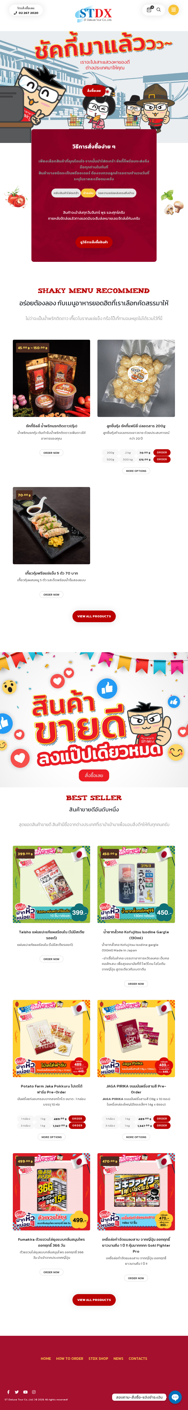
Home (46, 1358)
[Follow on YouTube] (25, 1392)
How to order (69, 1358)
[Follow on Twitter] (16, 1392)
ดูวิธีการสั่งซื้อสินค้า (94, 242)
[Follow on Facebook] (8, 1392)
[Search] (158, 10)
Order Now (51, 453)
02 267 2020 (28, 13)
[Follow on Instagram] (33, 1392)
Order (162, 452)
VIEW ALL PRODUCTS (94, 616)
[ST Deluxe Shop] (94, 14)
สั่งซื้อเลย (94, 90)
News (118, 1358)
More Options (136, 471)
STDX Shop (98, 1358)
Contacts (138, 1358)
